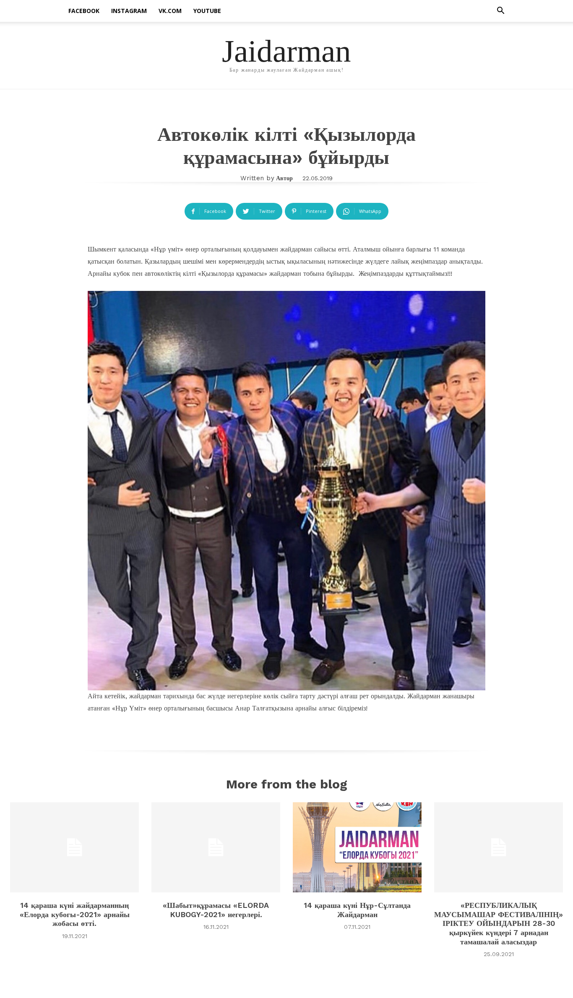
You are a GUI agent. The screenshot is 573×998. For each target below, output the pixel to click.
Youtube (207, 11)
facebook (83, 11)
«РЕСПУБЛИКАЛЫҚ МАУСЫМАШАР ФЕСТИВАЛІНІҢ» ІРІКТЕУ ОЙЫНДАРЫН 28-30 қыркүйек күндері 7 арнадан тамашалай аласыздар (498, 923)
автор (284, 178)
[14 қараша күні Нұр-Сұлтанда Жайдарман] (357, 847)
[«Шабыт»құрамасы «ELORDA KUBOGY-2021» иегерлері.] (215, 847)
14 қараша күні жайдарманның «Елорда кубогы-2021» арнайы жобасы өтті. (75, 914)
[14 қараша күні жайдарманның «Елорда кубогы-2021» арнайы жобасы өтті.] (74, 847)
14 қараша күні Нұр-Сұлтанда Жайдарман (357, 910)
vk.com (170, 11)
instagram (129, 11)
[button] (500, 12)
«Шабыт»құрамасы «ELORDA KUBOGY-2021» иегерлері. (216, 910)
